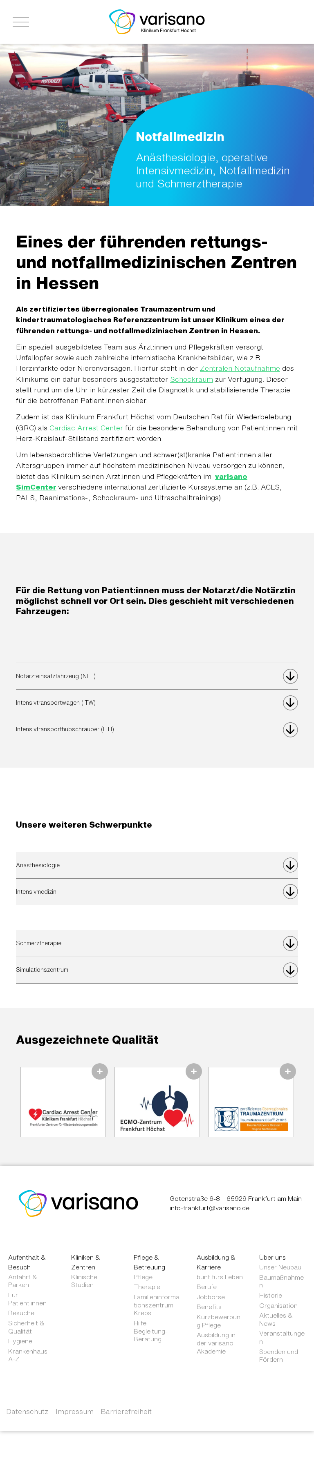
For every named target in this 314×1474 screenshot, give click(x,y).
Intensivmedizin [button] (36, 892)
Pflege (143, 1277)
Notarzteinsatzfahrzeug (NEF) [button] (56, 676)
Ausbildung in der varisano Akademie (216, 1342)
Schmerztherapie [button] (38, 943)
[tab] (157, 676)
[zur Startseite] (78, 1203)
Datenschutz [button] (27, 1411)
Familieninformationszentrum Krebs (156, 1305)
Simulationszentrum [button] (42, 970)
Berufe (207, 1286)
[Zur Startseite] (157, 21)
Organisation (278, 1305)
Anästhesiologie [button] (38, 865)
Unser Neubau (280, 1267)
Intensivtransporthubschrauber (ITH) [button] (65, 729)
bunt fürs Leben (220, 1277)
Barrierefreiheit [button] (126, 1411)
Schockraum (191, 379)
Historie (270, 1295)
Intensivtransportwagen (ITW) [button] (56, 703)
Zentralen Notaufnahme (240, 368)
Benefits (209, 1306)
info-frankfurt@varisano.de (209, 1208)
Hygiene (20, 1341)
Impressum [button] (75, 1411)
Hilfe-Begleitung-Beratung (151, 1331)
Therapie (147, 1286)
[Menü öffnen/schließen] (20, 22)
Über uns (272, 1257)
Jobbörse (211, 1297)
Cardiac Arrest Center (86, 427)
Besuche (21, 1312)
